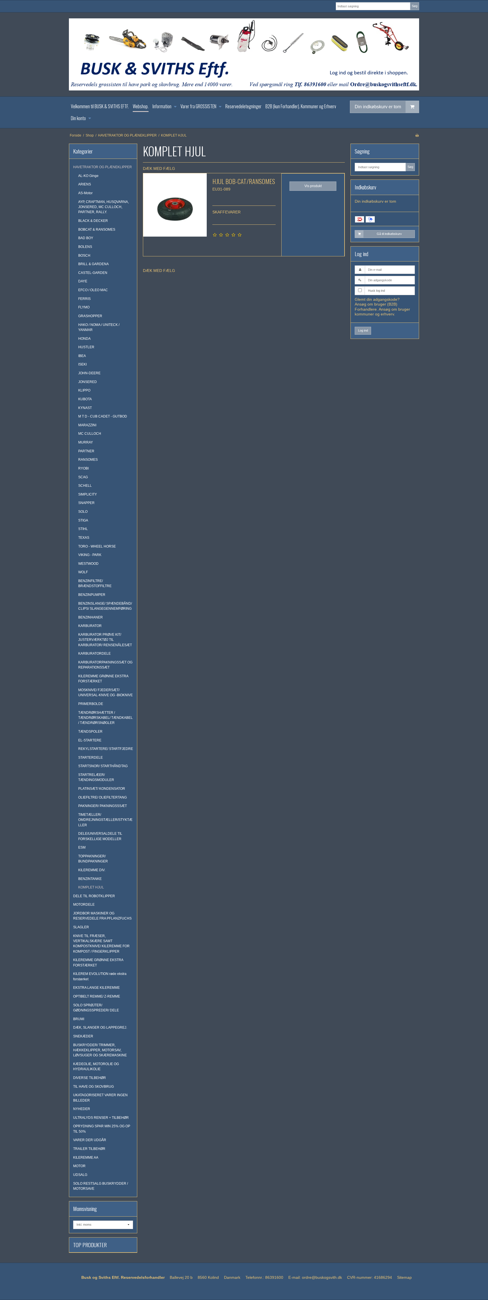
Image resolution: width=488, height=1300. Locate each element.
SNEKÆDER (83, 1036)
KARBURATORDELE (94, 654)
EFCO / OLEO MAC (93, 290)
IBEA (82, 356)
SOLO (83, 512)
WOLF (83, 572)
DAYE (82, 281)
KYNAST (85, 408)
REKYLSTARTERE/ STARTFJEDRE (105, 749)
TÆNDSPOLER (90, 732)
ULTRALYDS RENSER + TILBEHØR (101, 1118)
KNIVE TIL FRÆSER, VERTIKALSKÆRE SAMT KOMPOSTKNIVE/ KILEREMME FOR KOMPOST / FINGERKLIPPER (101, 943)
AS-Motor (85, 193)
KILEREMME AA (85, 1158)
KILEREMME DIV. (91, 870)
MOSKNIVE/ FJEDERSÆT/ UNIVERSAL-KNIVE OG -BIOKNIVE (105, 692)
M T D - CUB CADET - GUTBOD (102, 416)
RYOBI (83, 468)
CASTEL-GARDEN (92, 273)
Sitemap (404, 1277)
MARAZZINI (87, 425)
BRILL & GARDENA (93, 264)
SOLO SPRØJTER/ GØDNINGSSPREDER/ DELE (96, 1007)
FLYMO (84, 307)
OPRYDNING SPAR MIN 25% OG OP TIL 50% (101, 1128)
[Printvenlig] (417, 135)
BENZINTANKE (90, 879)
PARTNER (86, 451)
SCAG (83, 477)
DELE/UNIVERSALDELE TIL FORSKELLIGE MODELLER (100, 836)
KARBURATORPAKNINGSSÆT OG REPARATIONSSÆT (105, 664)
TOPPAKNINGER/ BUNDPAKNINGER (93, 858)
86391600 (274, 1277)
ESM (82, 847)
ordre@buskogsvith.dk (322, 1277)
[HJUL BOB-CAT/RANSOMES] (174, 205)
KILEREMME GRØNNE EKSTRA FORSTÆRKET (103, 678)
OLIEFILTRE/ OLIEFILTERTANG (102, 797)
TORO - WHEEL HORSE (97, 546)
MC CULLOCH (89, 434)
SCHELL (85, 486)
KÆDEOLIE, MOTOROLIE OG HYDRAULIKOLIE (96, 1066)
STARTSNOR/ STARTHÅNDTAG (103, 766)
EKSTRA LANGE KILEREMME (96, 988)
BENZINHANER (90, 617)
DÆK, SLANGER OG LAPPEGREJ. (100, 1027)
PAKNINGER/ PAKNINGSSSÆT (102, 806)
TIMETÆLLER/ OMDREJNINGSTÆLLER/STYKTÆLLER (105, 820)
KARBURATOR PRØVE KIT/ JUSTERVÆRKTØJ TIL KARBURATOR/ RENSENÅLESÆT (105, 640)
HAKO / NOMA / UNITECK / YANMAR (98, 327)
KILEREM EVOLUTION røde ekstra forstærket (100, 976)
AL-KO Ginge (88, 176)
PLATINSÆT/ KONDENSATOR (101, 789)
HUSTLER (86, 347)
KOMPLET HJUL (91, 887)
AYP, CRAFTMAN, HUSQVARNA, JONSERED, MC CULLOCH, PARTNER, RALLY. (103, 207)
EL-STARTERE (89, 740)
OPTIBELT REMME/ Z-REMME (96, 996)
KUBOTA (85, 399)
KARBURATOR (90, 626)
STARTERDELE (90, 758)
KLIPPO (84, 390)
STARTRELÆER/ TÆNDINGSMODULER (96, 777)
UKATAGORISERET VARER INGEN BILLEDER (100, 1097)
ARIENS (84, 184)
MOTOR (79, 1166)
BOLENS (85, 247)
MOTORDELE (84, 905)
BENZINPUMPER (91, 595)
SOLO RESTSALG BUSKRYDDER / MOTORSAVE (100, 1186)
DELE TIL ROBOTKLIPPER (94, 896)
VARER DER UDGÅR (89, 1140)
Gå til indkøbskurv (389, 233)
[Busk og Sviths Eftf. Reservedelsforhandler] (244, 54)
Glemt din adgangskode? (377, 299)
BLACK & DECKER (93, 221)
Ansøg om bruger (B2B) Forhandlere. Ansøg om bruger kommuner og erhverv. (382, 309)
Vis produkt (313, 186)
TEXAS (83, 538)
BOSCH (84, 256)
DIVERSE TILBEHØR (89, 1078)
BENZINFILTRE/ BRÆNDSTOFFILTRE (95, 583)
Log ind (363, 330)
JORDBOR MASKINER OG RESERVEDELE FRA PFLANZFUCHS (102, 915)
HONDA (84, 339)
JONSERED (87, 382)
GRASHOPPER (90, 316)
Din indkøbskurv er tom (378, 106)
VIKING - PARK (89, 555)
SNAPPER (86, 503)
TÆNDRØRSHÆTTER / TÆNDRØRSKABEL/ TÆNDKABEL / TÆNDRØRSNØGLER (105, 718)
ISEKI (82, 364)
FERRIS (84, 299)
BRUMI (78, 1019)
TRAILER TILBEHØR (89, 1149)
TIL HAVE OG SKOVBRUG (93, 1087)
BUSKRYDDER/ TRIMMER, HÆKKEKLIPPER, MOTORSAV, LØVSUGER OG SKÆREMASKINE (100, 1050)
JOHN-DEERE (89, 373)
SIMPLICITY (87, 494)
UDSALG (80, 1175)
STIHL (83, 529)
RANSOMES (88, 460)
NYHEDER (81, 1109)
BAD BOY (85, 238)
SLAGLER (81, 927)
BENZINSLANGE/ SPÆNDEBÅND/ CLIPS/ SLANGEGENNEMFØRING (105, 606)
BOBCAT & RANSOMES (96, 230)
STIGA (83, 520)
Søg (414, 6)
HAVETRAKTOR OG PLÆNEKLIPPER (102, 167)
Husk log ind (376, 290)
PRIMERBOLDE (90, 704)
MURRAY (85, 442)
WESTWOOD (88, 564)
